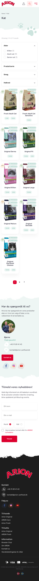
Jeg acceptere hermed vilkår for (19, 431)
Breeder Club (7, 542)
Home (3, 13)
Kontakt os (7, 357)
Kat (18, 424)
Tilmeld (9, 439)
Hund (6, 424)
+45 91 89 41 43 (16, 344)
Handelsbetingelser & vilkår (12, 552)
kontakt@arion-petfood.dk (20, 350)
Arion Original (7, 517)
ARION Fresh (6, 534)
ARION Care (6, 520)
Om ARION (5, 546)
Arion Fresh (6, 523)
